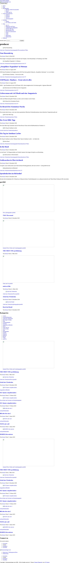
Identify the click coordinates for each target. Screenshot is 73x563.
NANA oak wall (4, 424)
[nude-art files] (28, 282)
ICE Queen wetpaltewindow (8, 392)
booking (5, 20)
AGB (7, 34)
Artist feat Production (7, 13)
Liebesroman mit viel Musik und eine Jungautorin (18, 93)
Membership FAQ (10, 30)
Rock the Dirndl (7, 307)
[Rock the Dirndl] (10, 302)
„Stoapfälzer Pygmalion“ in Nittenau (13, 67)
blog (4, 7)
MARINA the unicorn (6, 434)
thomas (4, 56)
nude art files (6, 328)
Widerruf (5, 38)
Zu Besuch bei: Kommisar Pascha (12, 107)
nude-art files (6, 286)
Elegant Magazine (38, 562)
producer (8, 16)
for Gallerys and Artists (11, 22)
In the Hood (4, 147)
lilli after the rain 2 (5, 413)
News (19, 50)
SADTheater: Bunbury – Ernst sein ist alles (16, 80)
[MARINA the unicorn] (8, 429)
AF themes (47, 562)
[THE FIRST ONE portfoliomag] (28, 246)
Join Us (7, 25)
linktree (7, 21)
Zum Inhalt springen (4, 0)
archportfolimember (7, 317)
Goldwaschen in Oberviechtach (11, 160)
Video (26, 50)
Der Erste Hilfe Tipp (7, 120)
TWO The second (8, 215)
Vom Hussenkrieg (6, 53)
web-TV (8, 17)
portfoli (13, 212)
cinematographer (9, 18)
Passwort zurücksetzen (11, 31)
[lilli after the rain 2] (7, 408)
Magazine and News (10, 26)
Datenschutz (8, 36)
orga (4, 330)
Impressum (8, 35)
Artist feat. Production (5, 50)
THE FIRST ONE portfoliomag (12, 251)
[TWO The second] (28, 211)
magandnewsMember (8, 325)
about (4, 5)
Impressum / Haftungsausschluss (10, 552)
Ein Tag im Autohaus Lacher (10, 133)
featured (20, 143)
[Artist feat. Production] (11, 291)
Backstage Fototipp (7, 319)
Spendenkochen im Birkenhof (11, 173)
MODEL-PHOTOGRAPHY (12, 9)
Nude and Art (9, 12)
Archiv (1, 130)
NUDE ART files (10, 29)
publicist (7, 14)
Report (7, 11)
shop (4, 23)
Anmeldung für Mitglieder (12, 27)
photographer (6, 8)
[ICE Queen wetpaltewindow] (10, 387)
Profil (7, 33)
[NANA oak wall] (7, 418)
